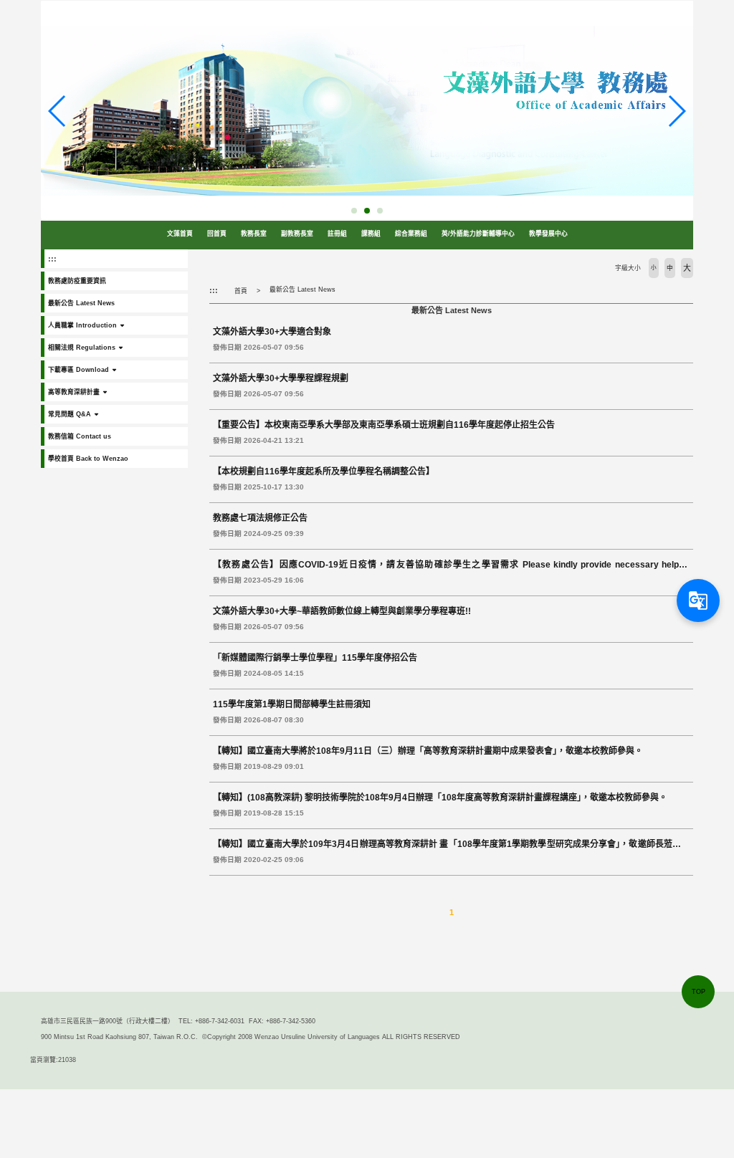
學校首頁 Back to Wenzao (88, 458)
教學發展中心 (548, 233)
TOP (698, 991)
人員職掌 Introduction (82, 325)
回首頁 (217, 233)
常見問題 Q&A (69, 414)
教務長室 (254, 233)
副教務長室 (297, 233)
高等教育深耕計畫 (74, 392)
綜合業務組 (411, 233)
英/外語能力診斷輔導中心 (478, 233)
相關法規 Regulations (81, 347)
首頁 (240, 291)
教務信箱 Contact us (79, 436)
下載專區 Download (78, 369)
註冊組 (337, 233)
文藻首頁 (180, 233)
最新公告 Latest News (81, 303)
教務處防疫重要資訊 (77, 280)
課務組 (371, 233)
